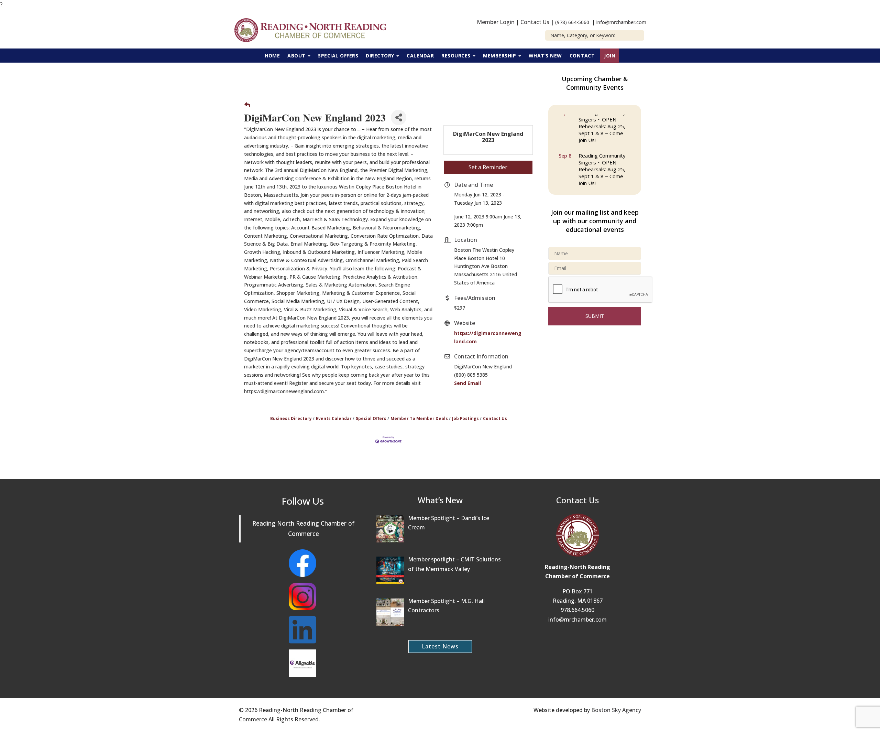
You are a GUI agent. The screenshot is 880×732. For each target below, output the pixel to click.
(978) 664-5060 (572, 22)
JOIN (609, 55)
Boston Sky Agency (616, 710)
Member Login (496, 22)
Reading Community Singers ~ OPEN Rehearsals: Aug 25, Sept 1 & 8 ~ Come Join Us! (602, 125)
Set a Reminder (488, 167)
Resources (456, 55)
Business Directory (291, 418)
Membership (500, 55)
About (297, 55)
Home (272, 55)
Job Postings (465, 418)
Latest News (440, 646)
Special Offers (338, 55)
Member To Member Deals (419, 418)
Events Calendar (334, 418)
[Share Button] (398, 117)
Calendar (420, 55)
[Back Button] (247, 105)
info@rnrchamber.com (621, 22)
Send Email (467, 383)
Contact (582, 55)
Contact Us (534, 22)
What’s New (545, 55)
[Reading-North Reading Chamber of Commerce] (314, 29)
